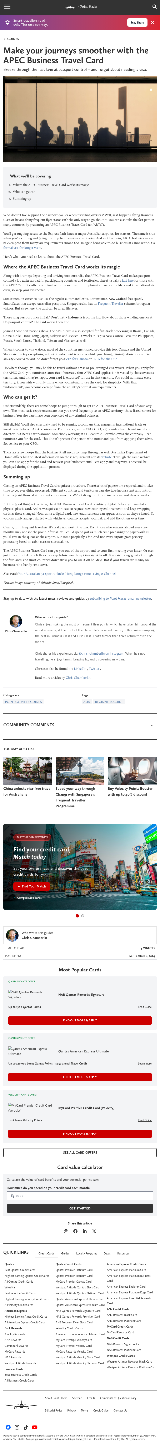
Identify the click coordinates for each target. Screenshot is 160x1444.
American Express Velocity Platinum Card (80, 1334)
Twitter (94, 669)
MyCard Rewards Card (120, 1332)
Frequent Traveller (110, 304)
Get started (80, 1208)
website (106, 457)
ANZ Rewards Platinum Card (124, 1320)
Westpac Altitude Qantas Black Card (77, 1287)
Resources (123, 1253)
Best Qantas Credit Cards (20, 1270)
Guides (12, 39)
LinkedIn (80, 669)
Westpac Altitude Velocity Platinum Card (80, 1363)
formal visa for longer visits (22, 248)
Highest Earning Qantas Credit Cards (27, 1275)
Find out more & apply (80, 1020)
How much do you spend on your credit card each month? (48, 1188)
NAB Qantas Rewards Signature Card (78, 1310)
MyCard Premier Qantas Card (73, 1281)
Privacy (71, 1410)
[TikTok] (25, 1428)
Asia (86, 702)
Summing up (22, 199)
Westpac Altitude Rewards (20, 1363)
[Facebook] (75, 1232)
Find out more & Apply (80, 1077)
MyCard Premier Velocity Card (74, 1345)
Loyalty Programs (86, 1253)
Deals (107, 1253)
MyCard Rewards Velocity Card (74, 1351)
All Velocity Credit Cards (19, 1305)
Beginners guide (109, 702)
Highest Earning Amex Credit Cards (26, 1316)
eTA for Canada (77, 359)
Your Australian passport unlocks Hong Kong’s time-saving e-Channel (67, 574)
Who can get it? (24, 192)
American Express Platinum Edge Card (130, 1292)
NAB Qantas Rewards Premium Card (78, 1316)
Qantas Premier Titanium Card (74, 1275)
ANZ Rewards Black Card (122, 1315)
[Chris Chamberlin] (16, 621)
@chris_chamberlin (92, 653)
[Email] (66, 1232)
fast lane (128, 280)
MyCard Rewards (15, 1351)
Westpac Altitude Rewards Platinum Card (131, 1367)
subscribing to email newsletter (120, 598)
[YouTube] (34, 1428)
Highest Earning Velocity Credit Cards (27, 1299)
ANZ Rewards (13, 1340)
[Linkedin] (84, 1232)
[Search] (152, 6)
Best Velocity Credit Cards (20, 1293)
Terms (84, 1410)
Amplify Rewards (15, 1334)
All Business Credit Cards (20, 1380)
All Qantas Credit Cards (19, 1281)
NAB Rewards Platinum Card (124, 1350)
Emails (91, 1398)
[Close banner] (152, 22)
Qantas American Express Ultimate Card (80, 1299)
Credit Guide (101, 1410)
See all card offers (80, 1152)
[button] (77, 915)
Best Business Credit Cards (21, 1374)
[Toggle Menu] (7, 6)
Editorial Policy (53, 1410)
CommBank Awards (16, 1345)
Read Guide (145, 1006)
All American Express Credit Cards (25, 1322)
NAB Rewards (13, 1357)
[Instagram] (16, 1428)
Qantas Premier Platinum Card (74, 1270)
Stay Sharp (137, 22)
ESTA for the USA (105, 359)
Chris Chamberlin (16, 631)
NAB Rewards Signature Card (124, 1344)
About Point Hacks (56, 1398)
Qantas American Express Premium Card (80, 1305)
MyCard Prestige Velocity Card (74, 1340)
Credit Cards (47, 1253)
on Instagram (114, 653)
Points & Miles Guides (23, 702)
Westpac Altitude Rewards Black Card (129, 1361)
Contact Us (120, 1410)
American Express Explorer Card (126, 1286)
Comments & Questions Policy (118, 1398)
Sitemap (77, 1398)
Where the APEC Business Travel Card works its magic (51, 185)
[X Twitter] (94, 1232)
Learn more (145, 1063)
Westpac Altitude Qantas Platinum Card (80, 1293)
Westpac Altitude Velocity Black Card (78, 1357)
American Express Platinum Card (126, 1270)
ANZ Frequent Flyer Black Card (74, 1322)
